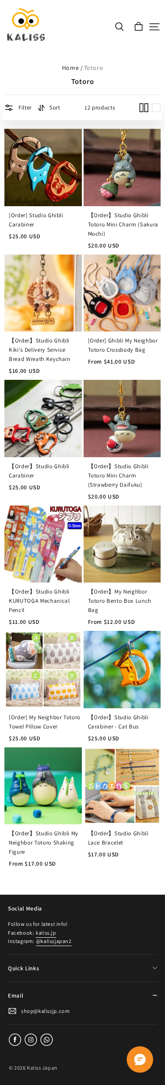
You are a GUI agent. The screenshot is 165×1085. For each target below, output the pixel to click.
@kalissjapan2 (54, 941)
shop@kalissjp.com (45, 1011)
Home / (72, 68)
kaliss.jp (46, 932)
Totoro (93, 68)
